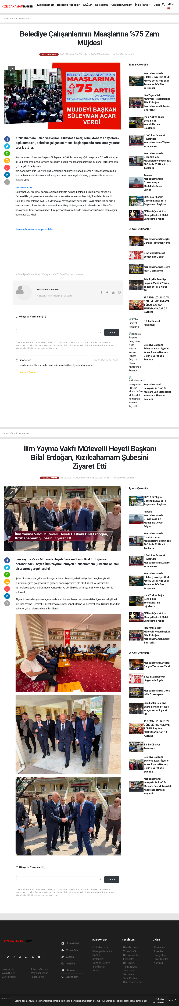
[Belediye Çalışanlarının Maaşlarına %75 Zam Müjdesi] (62, 95)
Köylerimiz (102, 4)
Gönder (112, 332)
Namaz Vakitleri (131, 955)
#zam (79, 274)
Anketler (158, 951)
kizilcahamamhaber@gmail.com (54, 295)
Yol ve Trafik (130, 951)
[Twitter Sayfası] (9, 957)
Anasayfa (8, 18)
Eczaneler (128, 959)
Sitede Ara (159, 947)
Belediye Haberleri (68, 4)
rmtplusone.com (25, 187)
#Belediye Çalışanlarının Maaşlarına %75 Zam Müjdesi (44, 274)
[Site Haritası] (40, 957)
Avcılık (95, 970)
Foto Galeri (72, 943)
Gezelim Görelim (121, 4)
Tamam (160, 1002)
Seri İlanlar (129, 974)
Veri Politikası (9, 976)
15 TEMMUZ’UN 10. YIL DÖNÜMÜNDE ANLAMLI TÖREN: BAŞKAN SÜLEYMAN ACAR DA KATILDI (157, 305)
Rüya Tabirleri (161, 959)
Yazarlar (70, 957)
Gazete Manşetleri (133, 982)
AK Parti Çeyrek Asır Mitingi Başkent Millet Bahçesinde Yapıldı (156, 215)
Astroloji (158, 962)
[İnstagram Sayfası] (15, 957)
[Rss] (34, 957)
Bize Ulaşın (71, 976)
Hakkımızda (8, 969)
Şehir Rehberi (130, 978)
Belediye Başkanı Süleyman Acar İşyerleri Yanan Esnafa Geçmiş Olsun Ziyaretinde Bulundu (157, 352)
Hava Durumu (130, 947)
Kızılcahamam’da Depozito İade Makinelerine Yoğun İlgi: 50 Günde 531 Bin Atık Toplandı (157, 160)
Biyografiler (160, 955)
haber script (6, 1001)
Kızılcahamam (45, 4)
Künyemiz (71, 970)
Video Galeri (73, 950)
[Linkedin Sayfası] (27, 957)
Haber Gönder (38, 976)
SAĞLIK (87, 4)
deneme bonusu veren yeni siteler (34, 229)
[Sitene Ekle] (46, 957)
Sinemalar (128, 970)
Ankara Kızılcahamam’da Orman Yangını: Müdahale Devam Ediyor (153, 182)
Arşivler (70, 963)
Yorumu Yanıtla (27, 372)
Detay (160, 999)
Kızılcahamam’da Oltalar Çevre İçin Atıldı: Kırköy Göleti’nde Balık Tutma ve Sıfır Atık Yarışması (157, 80)
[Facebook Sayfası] (3, 957)
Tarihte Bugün (130, 966)
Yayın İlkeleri (8, 973)
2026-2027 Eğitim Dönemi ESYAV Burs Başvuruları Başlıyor (155, 201)
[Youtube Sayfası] (21, 957)
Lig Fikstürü (129, 962)
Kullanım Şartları (39, 969)
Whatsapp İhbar (39, 973)
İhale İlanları (142, 4)
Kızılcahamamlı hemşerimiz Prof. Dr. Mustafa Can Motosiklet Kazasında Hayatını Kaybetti (157, 392)
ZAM (49, 201)
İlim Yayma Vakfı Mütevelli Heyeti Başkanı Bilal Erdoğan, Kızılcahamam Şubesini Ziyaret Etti (157, 102)
